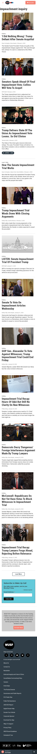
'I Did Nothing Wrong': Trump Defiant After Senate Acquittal (18, 38)
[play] (3, 752)
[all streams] (34, 752)
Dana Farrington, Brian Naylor (9, 43)
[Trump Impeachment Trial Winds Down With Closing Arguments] (17, 195)
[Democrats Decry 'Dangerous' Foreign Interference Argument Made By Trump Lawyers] (17, 432)
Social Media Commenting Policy (13, 678)
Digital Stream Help (9, 708)
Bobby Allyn (5, 364)
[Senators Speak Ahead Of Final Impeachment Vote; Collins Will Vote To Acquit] (17, 66)
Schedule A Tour (8, 735)
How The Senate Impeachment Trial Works (18, 166)
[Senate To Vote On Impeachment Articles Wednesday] (17, 287)
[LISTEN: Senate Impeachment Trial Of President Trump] (17, 244)
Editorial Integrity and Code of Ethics (14, 674)
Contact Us (7, 667)
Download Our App (9, 720)
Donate (31, 2)
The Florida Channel (9, 689)
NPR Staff (4, 92)
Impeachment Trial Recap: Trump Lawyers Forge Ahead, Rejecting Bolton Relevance (17, 550)
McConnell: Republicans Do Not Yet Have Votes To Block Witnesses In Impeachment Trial (17, 500)
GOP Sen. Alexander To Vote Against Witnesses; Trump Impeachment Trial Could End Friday (17, 355)
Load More (18, 574)
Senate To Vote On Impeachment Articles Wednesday (14, 305)
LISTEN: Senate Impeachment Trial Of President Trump (17, 260)
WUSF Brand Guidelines (10, 731)
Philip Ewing (5, 409)
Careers (6, 682)
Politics (4, 33)
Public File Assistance (10, 701)
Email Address (9, 592)
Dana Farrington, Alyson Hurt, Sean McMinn (12, 172)
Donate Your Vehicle (9, 712)
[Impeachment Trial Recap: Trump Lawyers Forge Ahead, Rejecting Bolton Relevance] (17, 532)
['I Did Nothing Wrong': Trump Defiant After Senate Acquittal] (17, 21)
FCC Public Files (8, 697)
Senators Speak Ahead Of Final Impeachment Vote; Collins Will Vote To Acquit (18, 84)
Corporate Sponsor (9, 716)
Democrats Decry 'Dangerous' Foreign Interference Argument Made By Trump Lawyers (18, 450)
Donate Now (18, 628)
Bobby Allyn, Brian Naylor (8, 312)
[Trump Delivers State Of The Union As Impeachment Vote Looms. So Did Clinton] (17, 115)
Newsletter (7, 670)
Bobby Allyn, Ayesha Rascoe (9, 220)
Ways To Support (8, 723)
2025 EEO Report (8, 705)
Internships (7, 686)
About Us (6, 663)
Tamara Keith (5, 140)
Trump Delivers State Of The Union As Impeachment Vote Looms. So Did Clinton (17, 133)
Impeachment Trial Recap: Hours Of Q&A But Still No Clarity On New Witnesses (16, 401)
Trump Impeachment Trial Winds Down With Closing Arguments (15, 213)
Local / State (5, 162)
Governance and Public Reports (12, 693)
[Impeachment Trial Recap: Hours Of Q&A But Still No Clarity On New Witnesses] (17, 384)
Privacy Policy (7, 727)
